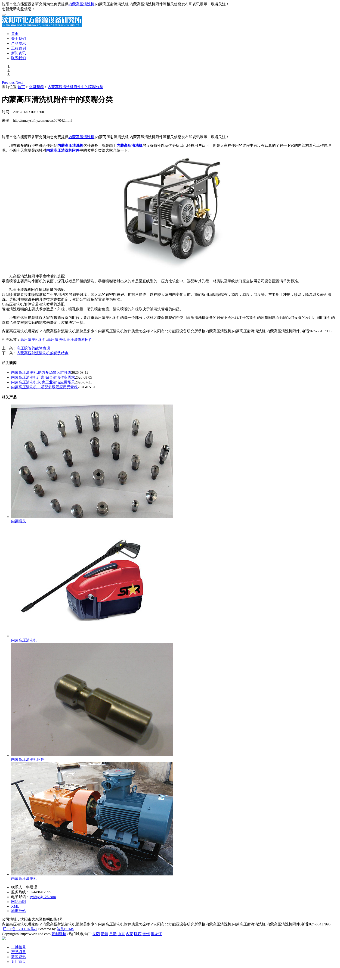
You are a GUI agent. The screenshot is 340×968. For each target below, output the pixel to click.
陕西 (138, 934)
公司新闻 (36, 87)
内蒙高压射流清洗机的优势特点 (42, 353)
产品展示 (18, 43)
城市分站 (18, 911)
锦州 (146, 934)
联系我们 (18, 58)
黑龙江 (156, 934)
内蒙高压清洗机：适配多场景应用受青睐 (44, 387)
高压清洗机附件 (33, 340)
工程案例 (18, 48)
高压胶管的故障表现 (33, 348)
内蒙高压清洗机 (81, 4)
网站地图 (18, 902)
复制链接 (59, 934)
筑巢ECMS (65, 929)
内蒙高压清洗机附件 (27, 759)
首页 (15, 34)
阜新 (113, 934)
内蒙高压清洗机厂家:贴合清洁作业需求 (43, 377)
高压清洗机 (56, 340)
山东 (121, 934)
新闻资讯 (18, 53)
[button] (8, 82)
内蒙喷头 (18, 521)
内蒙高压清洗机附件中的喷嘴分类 (75, 87)
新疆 (104, 934)
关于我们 (18, 38)
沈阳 (96, 934)
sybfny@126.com (43, 897)
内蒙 (129, 934)
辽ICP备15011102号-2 (20, 929)
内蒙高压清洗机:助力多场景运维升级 (41, 372)
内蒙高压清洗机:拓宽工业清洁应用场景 (43, 382)
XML (15, 906)
